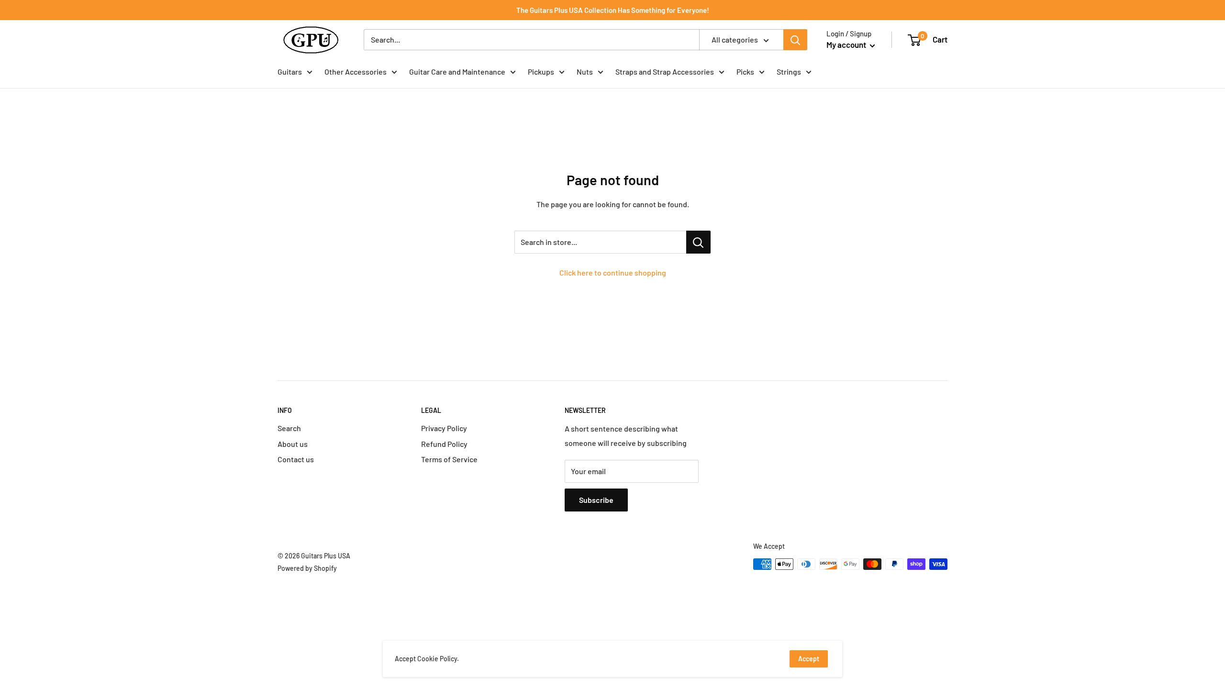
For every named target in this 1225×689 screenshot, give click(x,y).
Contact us (296, 459)
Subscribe (596, 499)
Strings (789, 71)
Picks (745, 71)
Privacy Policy (444, 428)
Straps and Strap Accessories (664, 71)
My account (847, 44)
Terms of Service (449, 459)
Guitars (290, 71)
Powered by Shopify (307, 568)
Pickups (541, 71)
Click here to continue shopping (612, 272)
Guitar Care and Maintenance (457, 71)
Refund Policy (444, 443)
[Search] (795, 39)
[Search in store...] (698, 242)
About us (293, 443)
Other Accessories (355, 71)
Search (289, 428)
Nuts (585, 71)
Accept (808, 659)
